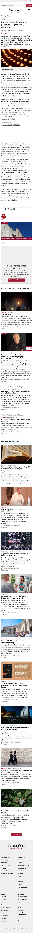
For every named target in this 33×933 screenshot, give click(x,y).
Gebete (19, 907)
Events (19, 905)
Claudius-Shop (21, 857)
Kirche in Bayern (5, 860)
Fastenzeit (3, 899)
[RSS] (26, 929)
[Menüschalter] (29, 10)
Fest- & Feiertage (5, 902)
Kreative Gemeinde (23, 902)
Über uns (20, 884)
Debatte (9, 16)
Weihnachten (4, 910)
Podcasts (3, 868)
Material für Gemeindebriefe (22, 914)
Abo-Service (21, 860)
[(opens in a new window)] (6, 929)
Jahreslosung (21, 910)
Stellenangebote (22, 868)
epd (5, 30)
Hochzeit (3, 918)
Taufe (2, 913)
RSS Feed (20, 917)
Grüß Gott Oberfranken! (7, 857)
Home (3, 16)
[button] (4, 33)
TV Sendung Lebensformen (8, 873)
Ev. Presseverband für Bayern (23, 888)
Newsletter (20, 876)
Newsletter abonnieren (16, 280)
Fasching (3, 897)
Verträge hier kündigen (23, 865)
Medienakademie (22, 899)
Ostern (3, 905)
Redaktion (20, 873)
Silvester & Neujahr (6, 907)
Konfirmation (4, 916)
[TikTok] (18, 929)
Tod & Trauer (4, 921)
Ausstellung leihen (22, 897)
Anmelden (29, 1)
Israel (3, 243)
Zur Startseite (16, 834)
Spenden (20, 920)
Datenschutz (21, 879)
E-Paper (20, 863)
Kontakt (20, 871)
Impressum (20, 882)
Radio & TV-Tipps (5, 871)
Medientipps (4, 863)
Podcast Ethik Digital (6, 865)
